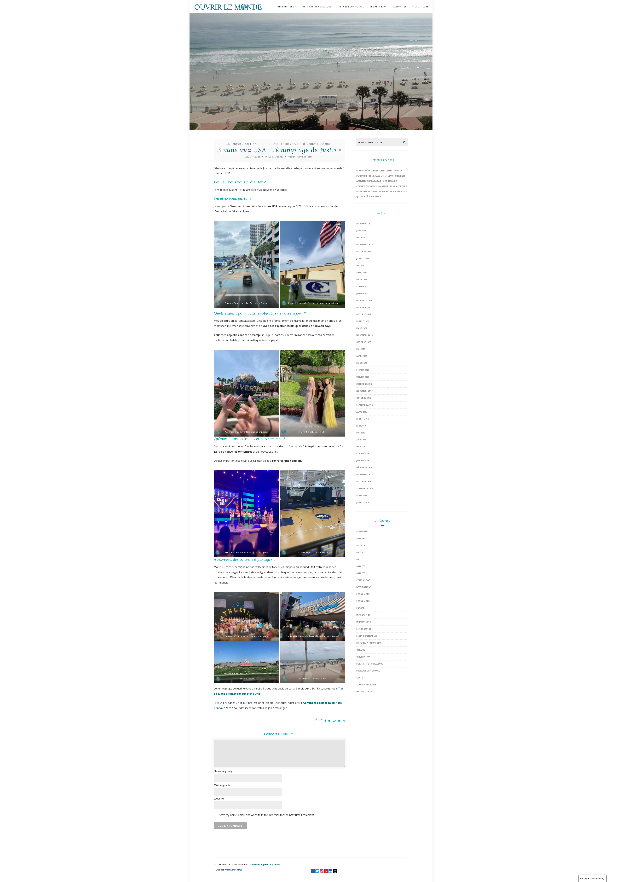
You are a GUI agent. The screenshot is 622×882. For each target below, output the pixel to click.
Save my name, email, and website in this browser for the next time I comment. (266, 815)
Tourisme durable (366, 684)
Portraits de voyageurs (316, 7)
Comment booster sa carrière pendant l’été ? (381, 186)
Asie (358, 559)
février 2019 (362, 453)
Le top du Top (363, 629)
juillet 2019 (362, 418)
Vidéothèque (420, 7)
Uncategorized (321, 144)
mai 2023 (360, 237)
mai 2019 (360, 432)
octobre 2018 (363, 481)
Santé (359, 677)
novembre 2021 (364, 307)
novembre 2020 (364, 335)
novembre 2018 (364, 474)
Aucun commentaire (300, 156)
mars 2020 (361, 363)
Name (223, 771)
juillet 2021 (362, 321)
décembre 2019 (364, 384)
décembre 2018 (364, 467)
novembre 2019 (364, 391)
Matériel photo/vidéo (368, 643)
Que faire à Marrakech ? (369, 196)
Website (219, 798)
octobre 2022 (363, 251)
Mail (222, 785)
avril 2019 (361, 439)
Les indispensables (366, 636)
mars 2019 (361, 446)
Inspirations (378, 7)
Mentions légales (258, 864)
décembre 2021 (364, 300)
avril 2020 (361, 356)
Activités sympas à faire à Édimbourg (376, 181)
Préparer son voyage (350, 7)
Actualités (400, 7)
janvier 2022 (362, 293)
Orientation (363, 656)
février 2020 (362, 370)
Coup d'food (363, 580)
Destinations (285, 7)
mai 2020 (360, 349)
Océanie (360, 649)
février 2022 (362, 286)
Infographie (363, 615)
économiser (363, 594)
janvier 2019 (362, 460)
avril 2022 (361, 272)
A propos (275, 864)
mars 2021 (361, 328)
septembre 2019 (364, 404)
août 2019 (361, 411)
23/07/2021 (252, 156)
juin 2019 (361, 425)
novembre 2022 (364, 244)
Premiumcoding (233, 869)
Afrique (360, 538)
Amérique (234, 144)
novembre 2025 (364, 223)
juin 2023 (361, 230)
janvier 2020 (362, 377)
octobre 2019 (363, 398)
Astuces (360, 566)
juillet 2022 (362, 258)
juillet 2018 (362, 502)
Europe (360, 608)
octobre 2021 (363, 314)
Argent (360, 552)
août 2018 (361, 495)
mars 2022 (361, 279)
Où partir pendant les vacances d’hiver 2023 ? (381, 191)
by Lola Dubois (274, 156)
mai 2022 (360, 265)
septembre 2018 (364, 488)
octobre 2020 (363, 342)
